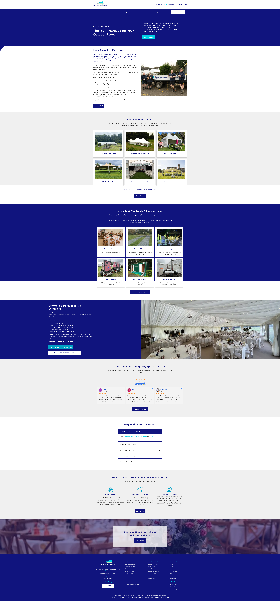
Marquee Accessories (130, 12)
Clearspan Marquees (130, 564)
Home (97, 12)
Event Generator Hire (130, 582)
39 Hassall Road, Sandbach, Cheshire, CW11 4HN (108, 569)
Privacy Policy (173, 586)
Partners (172, 566)
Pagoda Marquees (129, 568)
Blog (171, 575)
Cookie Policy (173, 589)
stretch (145, 436)
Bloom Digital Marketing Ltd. (143, 595)
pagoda (140, 436)
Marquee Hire (114, 12)
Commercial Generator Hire (132, 584)
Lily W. (105, 389)
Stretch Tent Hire (129, 571)
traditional (134, 436)
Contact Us (173, 578)
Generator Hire (146, 12)
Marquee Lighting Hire (153, 566)
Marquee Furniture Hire (153, 571)
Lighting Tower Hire (162, 12)
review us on (139, 384)
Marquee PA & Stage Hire (153, 575)
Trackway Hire (151, 578)
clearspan (128, 436)
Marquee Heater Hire (152, 564)
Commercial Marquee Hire (131, 575)
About (105, 12)
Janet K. (134, 389)
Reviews (172, 568)
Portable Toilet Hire (152, 573)
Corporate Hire (129, 573)
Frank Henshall (162, 595)
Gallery (171, 573)
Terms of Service (174, 584)
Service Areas (173, 571)
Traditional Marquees (130, 566)
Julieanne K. (163, 389)
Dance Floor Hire (151, 568)
